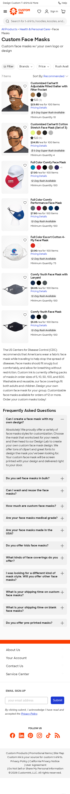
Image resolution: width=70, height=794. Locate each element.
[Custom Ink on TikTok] (48, 735)
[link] (20, 11)
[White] (39, 245)
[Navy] (57, 167)
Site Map (59, 753)
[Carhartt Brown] (33, 95)
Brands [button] (24, 66)
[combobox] (35, 21)
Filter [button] (10, 66)
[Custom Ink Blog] (57, 735)
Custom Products (17, 753)
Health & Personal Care (35, 29)
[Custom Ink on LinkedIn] (21, 735)
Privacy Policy (19, 761)
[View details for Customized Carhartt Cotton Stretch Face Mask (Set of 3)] (14, 139)
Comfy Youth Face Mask (46, 311)
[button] (25, 86)
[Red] (39, 167)
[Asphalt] (45, 95)
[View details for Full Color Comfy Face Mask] (14, 177)
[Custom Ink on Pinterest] (30, 735)
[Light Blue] (33, 167)
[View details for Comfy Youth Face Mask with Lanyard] (14, 289)
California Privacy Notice (44, 761)
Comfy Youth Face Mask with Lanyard (49, 276)
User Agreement (36, 765)
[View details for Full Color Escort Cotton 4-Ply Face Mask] (14, 252)
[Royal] (51, 208)
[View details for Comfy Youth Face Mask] (14, 326)
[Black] (39, 95)
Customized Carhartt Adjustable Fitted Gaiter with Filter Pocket (49, 86)
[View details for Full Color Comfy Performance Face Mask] (14, 214)
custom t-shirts (53, 757)
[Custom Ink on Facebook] (12, 735)
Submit (57, 700)
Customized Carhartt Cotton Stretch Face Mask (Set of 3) (49, 126)
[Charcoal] (51, 167)
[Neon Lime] (33, 132)
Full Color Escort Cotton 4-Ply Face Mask (48, 239)
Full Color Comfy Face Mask (48, 162)
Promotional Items (40, 753)
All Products (9, 29)
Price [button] (42, 66)
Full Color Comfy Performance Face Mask (46, 201)
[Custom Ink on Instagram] (39, 735)
